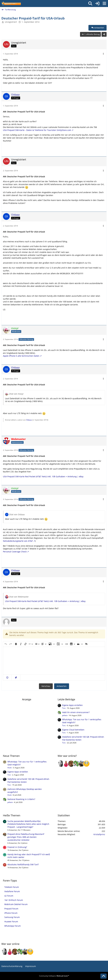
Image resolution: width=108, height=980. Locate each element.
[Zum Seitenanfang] (103, 976)
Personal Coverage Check (15, 551)
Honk (9, 767)
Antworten (62, 686)
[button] (7, 677)
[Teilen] (104, 34)
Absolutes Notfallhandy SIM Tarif (23, 864)
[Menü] (104, 3)
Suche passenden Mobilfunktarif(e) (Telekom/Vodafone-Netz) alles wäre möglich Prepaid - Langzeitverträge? (28, 824)
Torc (64, 708)
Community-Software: (54, 976)
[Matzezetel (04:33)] (71, 763)
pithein (65, 715)
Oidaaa (29, 420)
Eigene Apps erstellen (72, 705)
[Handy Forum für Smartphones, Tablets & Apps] (11, 3)
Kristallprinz (99, 834)
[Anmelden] (97, 3)
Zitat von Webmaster (19, 596)
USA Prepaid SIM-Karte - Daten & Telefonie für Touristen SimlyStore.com (37, 130)
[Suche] (90, 3)
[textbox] (54, 661)
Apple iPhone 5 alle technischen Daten (21, 356)
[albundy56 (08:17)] (61, 763)
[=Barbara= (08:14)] (66, 763)
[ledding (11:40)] (86, 763)
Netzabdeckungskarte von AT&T (18, 541)
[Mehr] (103, 53)
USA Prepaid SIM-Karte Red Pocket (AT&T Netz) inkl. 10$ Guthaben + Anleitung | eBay (43, 476)
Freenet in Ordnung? (17, 847)
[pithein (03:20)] (76, 763)
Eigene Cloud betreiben (73, 729)
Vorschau (45, 686)
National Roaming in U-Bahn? (21, 799)
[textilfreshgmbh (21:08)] (81, 763)
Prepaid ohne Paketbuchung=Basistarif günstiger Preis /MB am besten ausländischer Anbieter (25, 837)
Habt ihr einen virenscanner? (76, 712)
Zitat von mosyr (16, 393)
